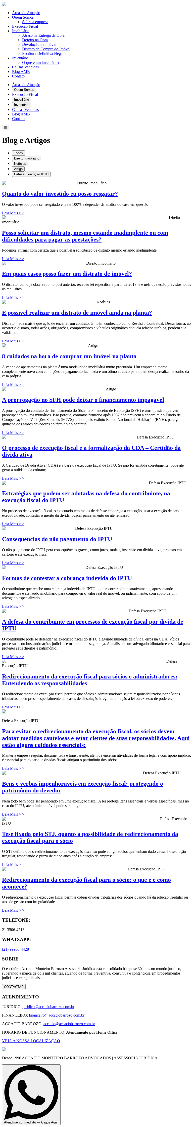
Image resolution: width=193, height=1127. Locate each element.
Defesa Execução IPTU (31, 174)
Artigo (18, 169)
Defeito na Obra (35, 40)
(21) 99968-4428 (15, 949)
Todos (18, 153)
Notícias (20, 164)
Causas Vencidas (25, 67)
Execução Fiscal (25, 26)
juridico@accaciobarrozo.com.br (48, 1006)
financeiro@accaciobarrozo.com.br (56, 1015)
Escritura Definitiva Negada (44, 53)
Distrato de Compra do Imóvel (46, 49)
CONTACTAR (14, 987)
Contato (18, 76)
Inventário (20, 58)
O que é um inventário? (40, 62)
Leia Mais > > (13, 213)
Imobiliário (20, 31)
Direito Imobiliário (26, 158)
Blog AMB (21, 71)
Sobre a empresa (35, 22)
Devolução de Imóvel (39, 44)
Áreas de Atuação (26, 13)
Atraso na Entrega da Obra (43, 35)
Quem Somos (23, 17)
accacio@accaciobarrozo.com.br (69, 1024)
